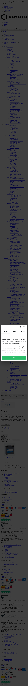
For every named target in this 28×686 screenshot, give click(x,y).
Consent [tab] (5, 331)
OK (14, 357)
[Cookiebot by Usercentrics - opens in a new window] (19, 327)
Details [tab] (14, 331)
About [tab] (23, 331)
